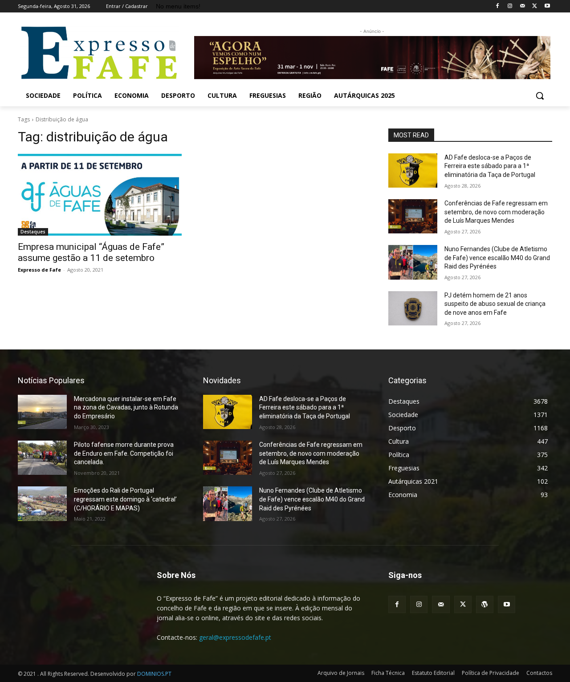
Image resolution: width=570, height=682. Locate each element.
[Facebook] (498, 6)
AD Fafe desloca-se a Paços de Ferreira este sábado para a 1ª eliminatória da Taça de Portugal (489, 166)
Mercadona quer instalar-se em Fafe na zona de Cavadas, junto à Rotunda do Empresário (126, 407)
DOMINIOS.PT (154, 674)
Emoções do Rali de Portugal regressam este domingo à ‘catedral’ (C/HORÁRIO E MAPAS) (125, 499)
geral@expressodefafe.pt (235, 637)
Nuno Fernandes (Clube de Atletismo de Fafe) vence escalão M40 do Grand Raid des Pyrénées (497, 257)
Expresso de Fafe (39, 269)
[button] (539, 95)
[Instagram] (510, 6)
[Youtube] (547, 6)
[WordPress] (484, 604)
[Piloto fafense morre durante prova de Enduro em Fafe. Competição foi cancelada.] (42, 458)
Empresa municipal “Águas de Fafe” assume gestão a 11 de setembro (91, 252)
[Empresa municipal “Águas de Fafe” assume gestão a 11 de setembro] (100, 195)
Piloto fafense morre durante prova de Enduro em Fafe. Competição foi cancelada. (124, 453)
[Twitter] (534, 6)
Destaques (32, 232)
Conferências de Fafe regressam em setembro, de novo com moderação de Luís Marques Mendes (496, 212)
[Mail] (522, 6)
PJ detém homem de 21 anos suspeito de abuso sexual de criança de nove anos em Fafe (495, 304)
